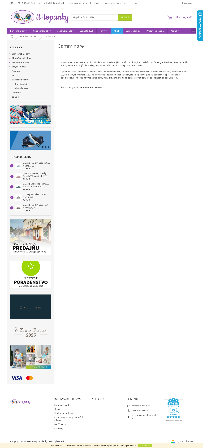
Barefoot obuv (20, 79)
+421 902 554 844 (140, 410)
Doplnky (16, 92)
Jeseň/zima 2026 (20, 62)
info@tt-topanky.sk (141, 405)
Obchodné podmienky (116, 3)
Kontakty (58, 428)
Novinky (16, 71)
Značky (15, 97)
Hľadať (125, 17)
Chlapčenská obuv (21, 58)
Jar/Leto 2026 (19, 66)
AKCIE (15, 75)
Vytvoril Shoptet (185, 441)
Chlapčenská (21, 88)
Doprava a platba (78, 3)
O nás (96, 3)
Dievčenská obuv (21, 54)
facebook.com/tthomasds (144, 417)
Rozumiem (145, 445)
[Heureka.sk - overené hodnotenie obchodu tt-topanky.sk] (173, 410)
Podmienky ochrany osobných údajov (68, 419)
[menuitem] (18, 31)
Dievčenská (21, 84)
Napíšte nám (60, 424)
